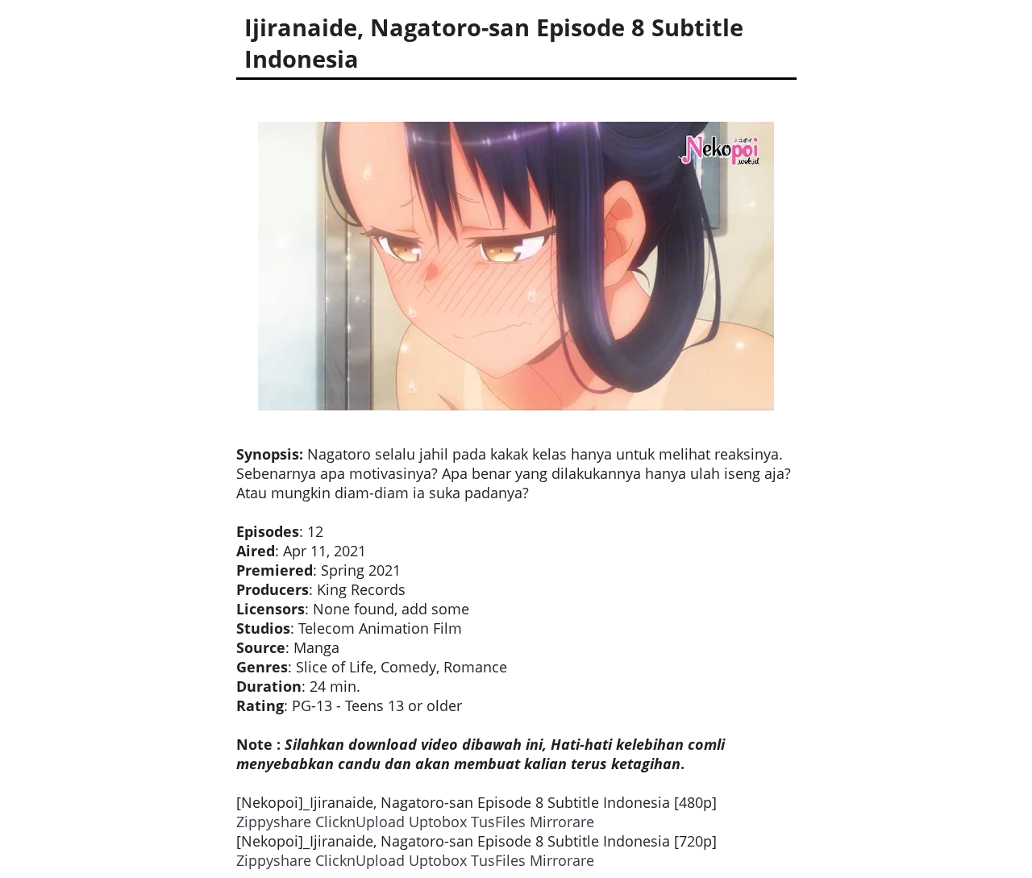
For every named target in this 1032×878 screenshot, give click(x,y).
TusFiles (498, 821)
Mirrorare (562, 821)
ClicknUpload (360, 821)
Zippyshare (273, 821)
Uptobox (438, 821)
